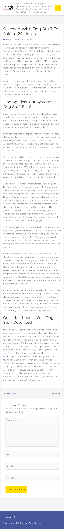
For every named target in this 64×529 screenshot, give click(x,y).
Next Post (56, 393)
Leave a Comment (12, 39)
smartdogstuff (10, 356)
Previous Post (9, 393)
